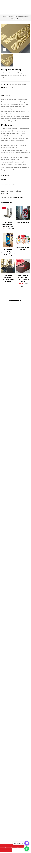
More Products (6, 203)
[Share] (15, 846)
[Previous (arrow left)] (3, 850)
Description (5, 95)
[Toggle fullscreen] (9, 846)
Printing (11, 16)
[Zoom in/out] (3, 846)
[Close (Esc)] (21, 846)
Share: (3, 87)
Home (4, 16)
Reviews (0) (5, 176)
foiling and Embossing (22, 16)
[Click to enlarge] (4, 49)
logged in (11, 197)
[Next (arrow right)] (9, 850)
